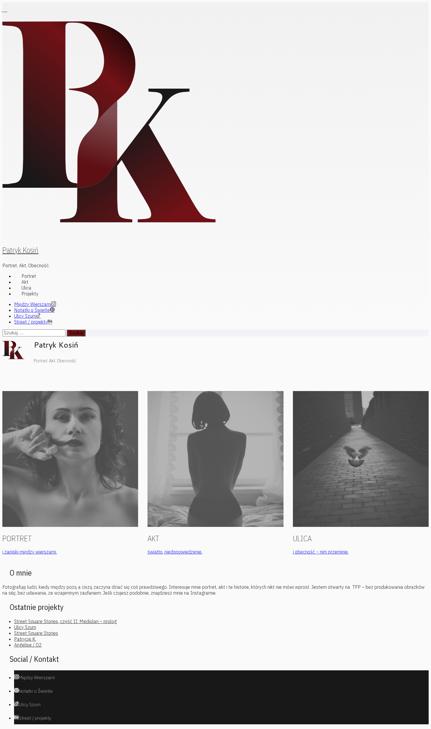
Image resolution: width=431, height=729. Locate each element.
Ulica (26, 288)
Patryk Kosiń (20, 250)
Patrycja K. (25, 639)
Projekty (29, 294)
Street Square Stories (36, 633)
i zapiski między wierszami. (29, 552)
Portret (28, 276)
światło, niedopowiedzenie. (174, 552)
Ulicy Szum (25, 627)
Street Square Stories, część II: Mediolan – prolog (65, 621)
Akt (24, 282)
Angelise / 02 (28, 645)
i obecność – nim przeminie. (321, 552)
